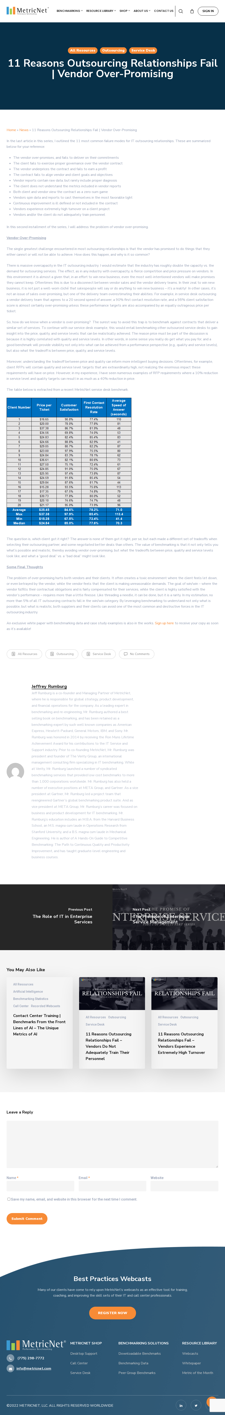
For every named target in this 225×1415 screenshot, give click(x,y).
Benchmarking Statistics (30, 999)
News (24, 130)
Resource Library (100, 11)
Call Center (21, 1006)
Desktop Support (83, 1353)
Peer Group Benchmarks (137, 1372)
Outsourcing (113, 50)
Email (84, 1178)
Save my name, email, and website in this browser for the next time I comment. (74, 1199)
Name (12, 1178)
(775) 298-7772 (30, 1358)
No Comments (139, 654)
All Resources (82, 50)
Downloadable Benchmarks (139, 1353)
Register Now (112, 1313)
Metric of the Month (197, 1372)
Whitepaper (191, 1363)
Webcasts (190, 1353)
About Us (141, 11)
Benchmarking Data (133, 1363)
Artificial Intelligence (28, 991)
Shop (124, 11)
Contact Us (163, 11)
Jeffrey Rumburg (49, 686)
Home (11, 130)
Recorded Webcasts (45, 1006)
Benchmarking (69, 11)
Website (157, 1178)
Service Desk (143, 50)
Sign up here (164, 623)
